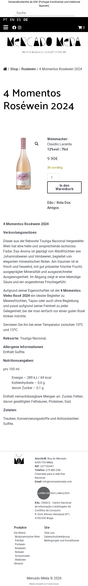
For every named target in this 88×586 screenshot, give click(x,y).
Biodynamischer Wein (27, 536)
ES (19, 20)
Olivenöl (18, 563)
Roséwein (28, 69)
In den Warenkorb (64, 187)
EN (12, 20)
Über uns (49, 532)
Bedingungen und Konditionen (61, 540)
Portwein (20, 544)
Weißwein (20, 559)
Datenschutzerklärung (57, 536)
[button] (37, 144)
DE (25, 19)
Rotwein (19, 552)
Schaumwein (22, 555)
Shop (14, 69)
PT (5, 20)
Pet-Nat (19, 540)
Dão (50, 203)
